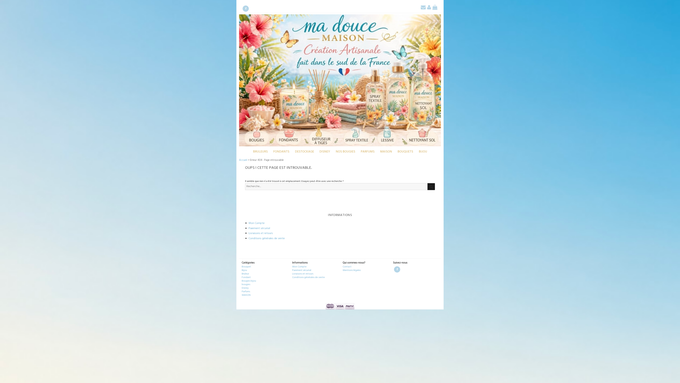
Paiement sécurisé (259, 228)
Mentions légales (352, 270)
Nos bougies (345, 151)
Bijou (423, 151)
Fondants (281, 151)
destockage (304, 151)
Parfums (368, 151)
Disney (324, 151)
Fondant (246, 277)
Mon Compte (257, 223)
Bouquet (246, 267)
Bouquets (405, 151)
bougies (246, 284)
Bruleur (245, 274)
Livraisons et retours (261, 233)
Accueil (243, 160)
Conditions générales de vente (267, 238)
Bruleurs (260, 151)
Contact (347, 267)
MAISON (386, 151)
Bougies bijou (249, 281)
